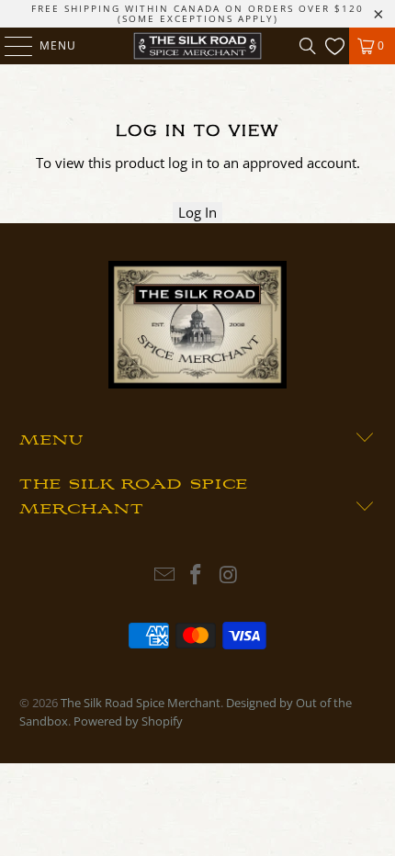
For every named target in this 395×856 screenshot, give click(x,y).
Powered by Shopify (128, 721)
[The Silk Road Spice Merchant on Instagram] (229, 575)
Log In (197, 212)
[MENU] (9, 46)
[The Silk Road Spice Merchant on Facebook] (196, 575)
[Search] (307, 46)
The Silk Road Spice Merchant (140, 702)
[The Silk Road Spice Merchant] (198, 46)
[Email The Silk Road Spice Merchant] (164, 575)
